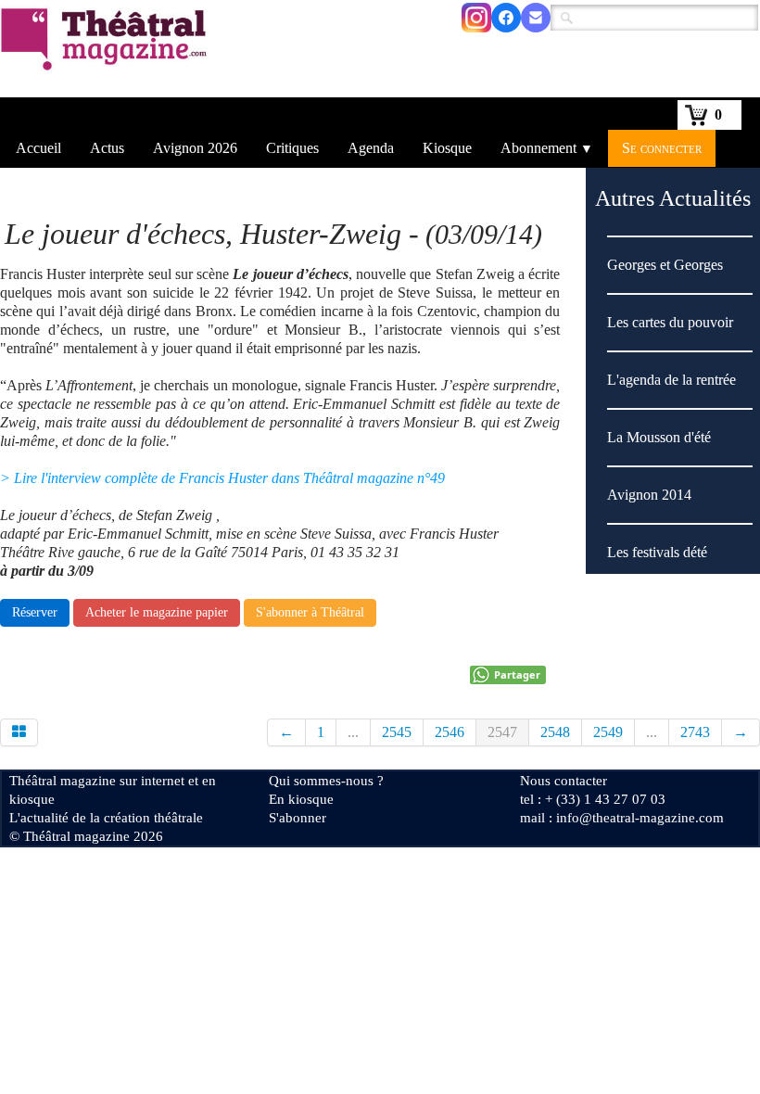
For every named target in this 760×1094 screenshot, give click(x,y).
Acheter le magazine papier (156, 612)
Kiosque (447, 148)
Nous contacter (563, 780)
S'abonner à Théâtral (310, 612)
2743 (695, 732)
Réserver (34, 612)
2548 (555, 732)
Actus (107, 148)
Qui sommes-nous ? (326, 780)
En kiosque (301, 799)
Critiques (292, 148)
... (353, 732)
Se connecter (662, 148)
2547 (502, 732)
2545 (397, 732)
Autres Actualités (673, 198)
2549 (608, 732)
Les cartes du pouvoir (670, 322)
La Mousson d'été (659, 437)
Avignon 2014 (649, 494)
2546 (449, 732)
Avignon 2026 (195, 148)
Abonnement (546, 148)
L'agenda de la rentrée (673, 380)
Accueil (38, 148)
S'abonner (297, 817)
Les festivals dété (657, 552)
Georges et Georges (665, 265)
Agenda (371, 148)
